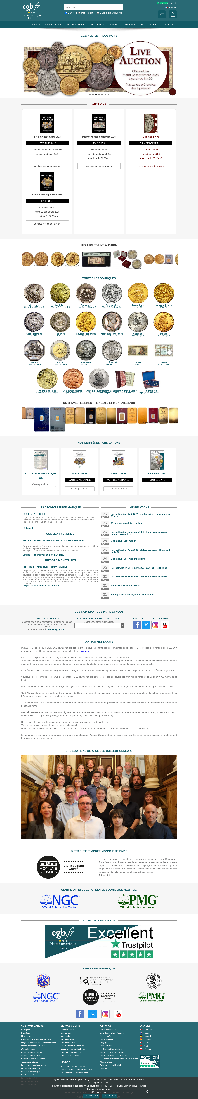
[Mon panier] (162, 18)
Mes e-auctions (67, 1039)
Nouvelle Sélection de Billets (125, 585)
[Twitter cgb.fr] (146, 625)
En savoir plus (99, 1092)
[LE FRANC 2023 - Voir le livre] (157, 460)
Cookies (103, 1068)
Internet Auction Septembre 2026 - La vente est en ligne (139, 568)
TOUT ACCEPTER (91, 1096)
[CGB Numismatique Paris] (31, 19)
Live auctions (76, 24)
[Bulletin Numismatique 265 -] (41, 460)
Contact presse (106, 1039)
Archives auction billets (31, 1055)
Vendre (114, 24)
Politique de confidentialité (111, 1065)
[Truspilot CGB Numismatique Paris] (162, 3)
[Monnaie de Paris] (60, 878)
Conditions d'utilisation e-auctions (114, 1055)
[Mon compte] (173, 18)
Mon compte (66, 1033)
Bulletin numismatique (30, 1071)
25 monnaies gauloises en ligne (127, 523)
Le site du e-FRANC (29, 1075)
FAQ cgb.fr (104, 1042)
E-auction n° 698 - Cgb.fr (123, 541)
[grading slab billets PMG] (138, 902)
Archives (97, 24)
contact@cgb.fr (56, 629)
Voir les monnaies (80, 480)
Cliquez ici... (30, 528)
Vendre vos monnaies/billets (73, 1066)
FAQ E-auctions (106, 1046)
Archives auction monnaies (32, 1052)
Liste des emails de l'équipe (112, 1033)
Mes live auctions (68, 1042)
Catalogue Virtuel (40, 484)
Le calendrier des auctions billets (75, 1073)
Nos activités (105, 1036)
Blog (152, 24)
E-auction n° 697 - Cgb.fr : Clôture (128, 559)
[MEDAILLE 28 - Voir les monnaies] (118, 460)
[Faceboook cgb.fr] (137, 625)
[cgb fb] (175, 3)
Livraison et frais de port (71, 1052)
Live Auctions (26, 1036)
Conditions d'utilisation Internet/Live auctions (119, 1059)
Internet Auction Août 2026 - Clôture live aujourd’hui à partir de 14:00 (141, 551)
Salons (129, 24)
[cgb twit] (171, 3)
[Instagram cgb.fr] (155, 625)
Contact (167, 24)
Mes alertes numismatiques (72, 1046)
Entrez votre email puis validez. (99, 622)
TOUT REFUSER (109, 1096)
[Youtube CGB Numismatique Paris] (118, 1014)
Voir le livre (157, 480)
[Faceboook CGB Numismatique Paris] (80, 1014)
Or (142, 24)
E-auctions (53, 24)
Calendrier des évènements (33, 1059)
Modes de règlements (70, 1055)
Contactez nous (67, 1030)
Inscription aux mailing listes (73, 1049)
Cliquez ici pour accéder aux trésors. (41, 585)
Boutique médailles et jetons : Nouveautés (132, 594)
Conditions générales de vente (113, 1052)
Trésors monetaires (29, 1062)
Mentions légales (107, 1062)
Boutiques (32, 24)
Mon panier (65, 1036)
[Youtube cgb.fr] (165, 625)
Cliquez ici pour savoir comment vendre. (43, 555)
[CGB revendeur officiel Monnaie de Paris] (99, 997)
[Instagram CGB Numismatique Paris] (105, 1014)
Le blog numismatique (30, 1068)
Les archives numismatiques (33, 1065)
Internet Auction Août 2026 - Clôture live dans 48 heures (139, 577)
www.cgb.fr (86, 651)
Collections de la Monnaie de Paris (36, 1039)
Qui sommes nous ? (108, 1030)
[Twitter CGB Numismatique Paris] (92, 1014)
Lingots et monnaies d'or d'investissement (39, 1042)
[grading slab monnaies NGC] (60, 901)
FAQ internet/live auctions (111, 1049)
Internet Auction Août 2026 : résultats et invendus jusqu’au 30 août (141, 515)
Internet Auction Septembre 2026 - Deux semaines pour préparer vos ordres (139, 533)
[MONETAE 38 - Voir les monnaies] (80, 460)
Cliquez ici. (104, 875)
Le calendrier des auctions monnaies (76, 1069)
